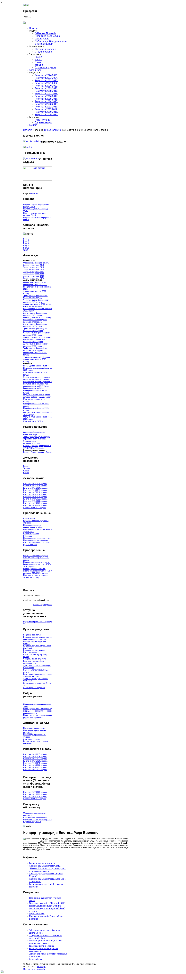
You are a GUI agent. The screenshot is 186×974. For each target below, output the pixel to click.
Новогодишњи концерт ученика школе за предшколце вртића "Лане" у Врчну (47, 908)
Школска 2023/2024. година (35, 505)
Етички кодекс (29, 518)
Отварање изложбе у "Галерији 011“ (47, 903)
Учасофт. (41, 966)
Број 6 (25, 250)
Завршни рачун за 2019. (33, 267)
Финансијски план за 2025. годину (37, 357)
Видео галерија (52, 130)
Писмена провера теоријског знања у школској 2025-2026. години (36, 557)
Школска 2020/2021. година (35, 499)
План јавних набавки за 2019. (35, 385)
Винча (48, 452)
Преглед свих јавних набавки (36, 366)
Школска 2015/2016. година (35, 488)
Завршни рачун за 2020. (33, 269)
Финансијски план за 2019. (35, 282)
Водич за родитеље (32, 635)
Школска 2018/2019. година (35, 494)
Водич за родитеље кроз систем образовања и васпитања (37, 638)
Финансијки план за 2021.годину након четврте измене (37, 305)
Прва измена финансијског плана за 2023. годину (35, 340)
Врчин (33, 452)
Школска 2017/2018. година (35, 492)
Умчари (41, 452)
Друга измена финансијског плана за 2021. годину (35, 314)
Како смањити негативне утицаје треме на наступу (37, 675)
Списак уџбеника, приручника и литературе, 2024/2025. (37, 447)
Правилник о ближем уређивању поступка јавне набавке (37, 383)
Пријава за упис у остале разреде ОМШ (34, 214)
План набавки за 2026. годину (35, 421)
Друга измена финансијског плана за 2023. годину (35, 345)
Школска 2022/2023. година (35, 503)
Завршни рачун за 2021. (33, 271)
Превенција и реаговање (34, 728)
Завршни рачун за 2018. (33, 265)
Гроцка (26, 452)
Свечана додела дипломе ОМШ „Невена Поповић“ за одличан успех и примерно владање (47, 868)
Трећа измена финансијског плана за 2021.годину (35, 296)
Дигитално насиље (31, 739)
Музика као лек (36, 913)
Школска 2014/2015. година (35, 486)
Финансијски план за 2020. (35, 285)
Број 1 (26, 239)
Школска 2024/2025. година (34, 507)
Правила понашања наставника (37, 538)
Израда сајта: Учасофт (34, 969)
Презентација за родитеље (34, 688)
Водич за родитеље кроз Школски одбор (34, 651)
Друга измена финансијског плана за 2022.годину (35, 325)
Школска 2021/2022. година (35, 501)
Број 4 (26, 245)
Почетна (27, 130)
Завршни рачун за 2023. (33, 276)
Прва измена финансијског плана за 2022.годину (35, 321)
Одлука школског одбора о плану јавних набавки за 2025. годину (36, 378)
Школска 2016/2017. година (35, 490)
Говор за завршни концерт (42, 863)
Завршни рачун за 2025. (33, 278)
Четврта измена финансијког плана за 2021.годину (36, 301)
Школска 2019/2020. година (35, 497)
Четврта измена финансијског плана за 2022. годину (36, 334)
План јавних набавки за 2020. (36, 387)
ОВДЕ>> (34, 193)
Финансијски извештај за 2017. (36, 263)
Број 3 (26, 243)
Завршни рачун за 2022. (33, 274)
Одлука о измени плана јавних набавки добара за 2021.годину (37, 396)
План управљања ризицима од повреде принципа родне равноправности (37, 711)
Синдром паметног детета (34, 659)
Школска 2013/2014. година (35, 483)
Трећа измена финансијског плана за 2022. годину (35, 329)
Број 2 (26, 241)
